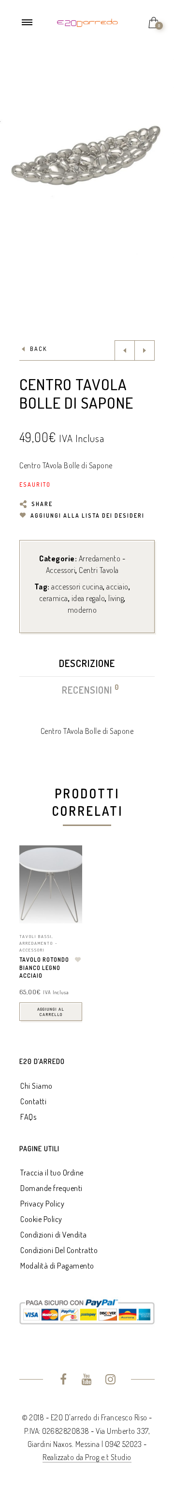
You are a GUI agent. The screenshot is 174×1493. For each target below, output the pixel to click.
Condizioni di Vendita (53, 1234)
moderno (82, 610)
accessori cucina (77, 586)
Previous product (124, 350)
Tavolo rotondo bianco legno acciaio (44, 968)
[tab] (87, 666)
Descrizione (87, 663)
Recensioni (87, 690)
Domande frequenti (51, 1188)
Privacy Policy (42, 1203)
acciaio (117, 586)
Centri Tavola (99, 570)
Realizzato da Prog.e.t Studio (87, 1457)
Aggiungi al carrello (50, 1011)
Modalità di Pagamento (57, 1266)
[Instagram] (110, 1380)
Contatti (33, 1101)
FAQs (28, 1117)
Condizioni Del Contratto (59, 1250)
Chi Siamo (36, 1086)
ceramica (53, 598)
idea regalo (88, 598)
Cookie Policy (41, 1219)
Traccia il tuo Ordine (52, 1172)
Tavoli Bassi (35, 936)
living (116, 598)
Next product (144, 350)
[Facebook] (63, 1380)
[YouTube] (87, 1380)
